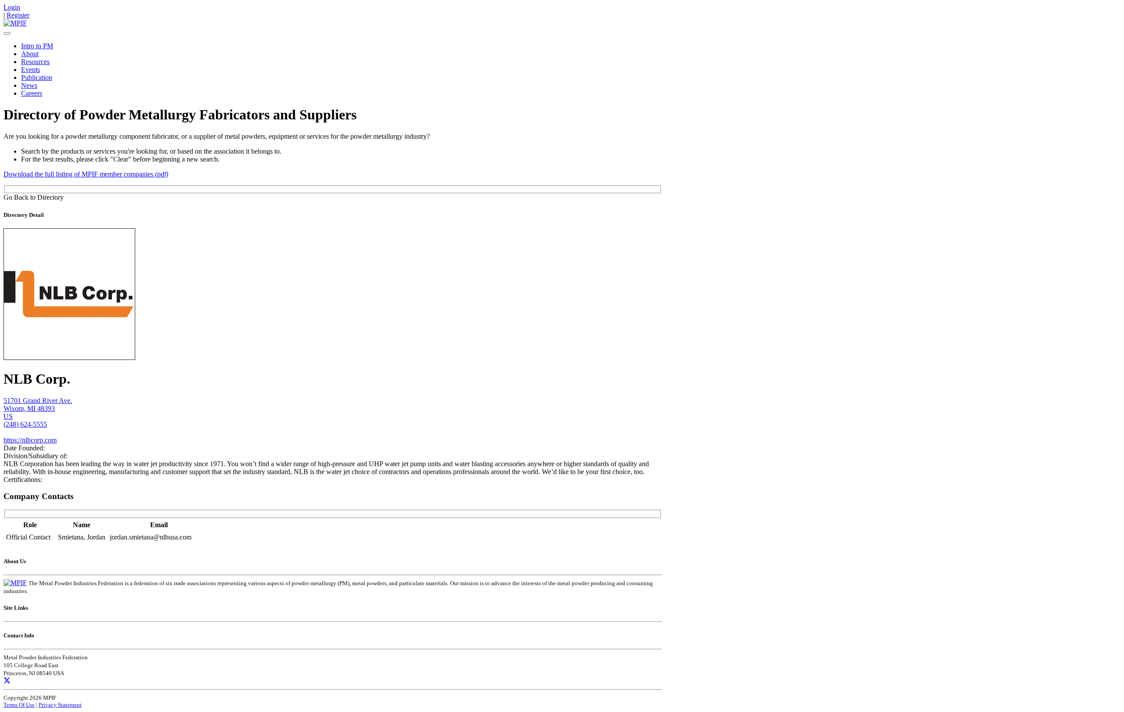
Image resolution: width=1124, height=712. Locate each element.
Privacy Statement (60, 704)
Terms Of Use (19, 704)
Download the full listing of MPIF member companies (86, 174)
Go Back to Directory (34, 197)
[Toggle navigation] (7, 33)
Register (18, 15)
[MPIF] (15, 23)
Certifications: (23, 479)
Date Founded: (24, 448)
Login (12, 7)
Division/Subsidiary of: (36, 456)
